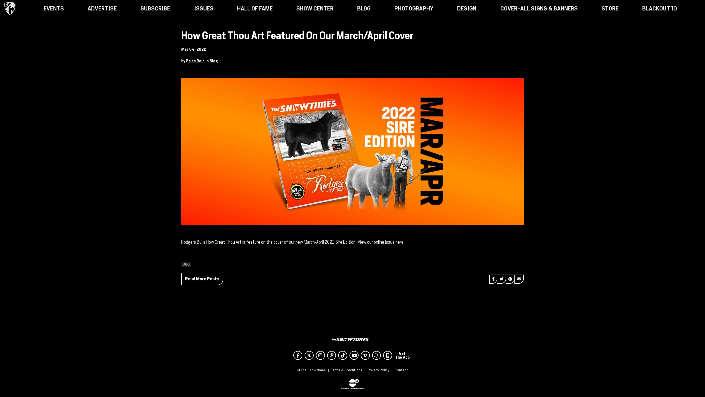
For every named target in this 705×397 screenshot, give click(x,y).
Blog (214, 61)
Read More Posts (202, 278)
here (399, 242)
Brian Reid (195, 61)
